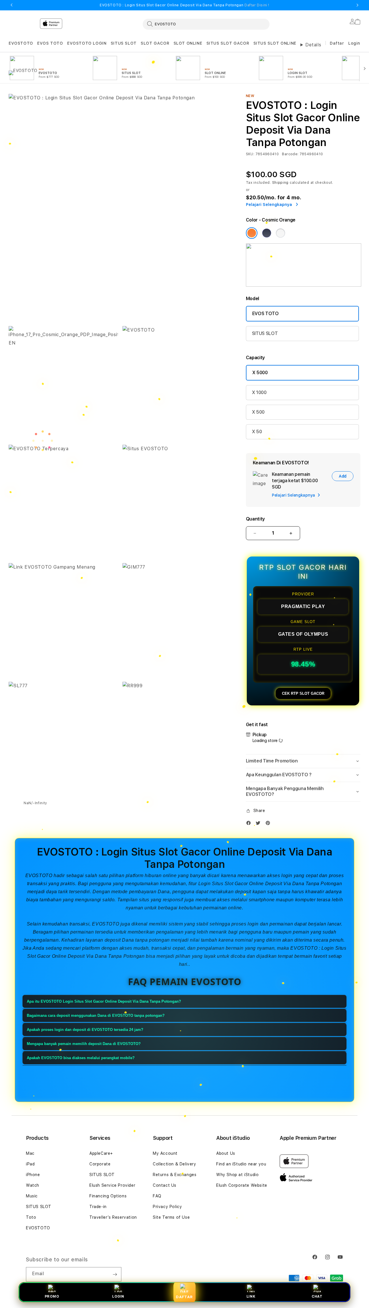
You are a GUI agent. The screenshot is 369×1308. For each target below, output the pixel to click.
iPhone (33, 1174)
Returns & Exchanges (174, 1174)
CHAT (317, 1296)
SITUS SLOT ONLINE (274, 43)
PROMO (52, 1296)
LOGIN (118, 1296)
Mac (30, 1153)
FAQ (157, 1196)
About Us (225, 1153)
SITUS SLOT (124, 43)
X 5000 (260, 372)
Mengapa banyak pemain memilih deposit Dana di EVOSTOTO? (84, 1044)
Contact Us (164, 1185)
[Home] (109, 47)
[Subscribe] (114, 1274)
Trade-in (98, 1206)
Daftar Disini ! (256, 5)
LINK (250, 1296)
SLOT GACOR (155, 43)
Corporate (99, 1164)
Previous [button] (11, 5)
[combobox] (206, 24)
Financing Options (108, 1196)
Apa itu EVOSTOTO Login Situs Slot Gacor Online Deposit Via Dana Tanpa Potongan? (104, 1001)
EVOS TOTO (50, 43)
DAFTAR (184, 1297)
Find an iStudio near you (241, 1164)
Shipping (280, 183)
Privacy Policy (167, 1206)
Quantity (255, 519)
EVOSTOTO (21, 43)
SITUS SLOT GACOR (227, 43)
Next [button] (357, 5)
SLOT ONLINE (188, 43)
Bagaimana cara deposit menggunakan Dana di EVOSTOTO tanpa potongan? (96, 1015)
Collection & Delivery (174, 1164)
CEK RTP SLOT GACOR (303, 693)
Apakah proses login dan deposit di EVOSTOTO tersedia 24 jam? (85, 1029)
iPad (30, 1164)
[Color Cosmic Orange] (251, 233)
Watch (32, 1185)
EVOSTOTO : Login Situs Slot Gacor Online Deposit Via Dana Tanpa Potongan (184, 5)
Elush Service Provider (112, 1185)
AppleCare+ (101, 1153)
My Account (165, 1153)
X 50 (257, 431)
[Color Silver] (280, 233)
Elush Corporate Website (241, 1185)
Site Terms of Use (171, 1217)
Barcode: (290, 154)
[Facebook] (250, 824)
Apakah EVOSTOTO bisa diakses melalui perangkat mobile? (81, 1058)
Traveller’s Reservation (113, 1217)
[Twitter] (259, 824)
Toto (31, 1217)
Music (32, 1196)
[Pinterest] (269, 824)
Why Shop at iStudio (237, 1174)
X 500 (258, 412)
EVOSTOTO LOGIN (86, 43)
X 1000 (259, 392)
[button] (21, 43)
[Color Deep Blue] (266, 233)
